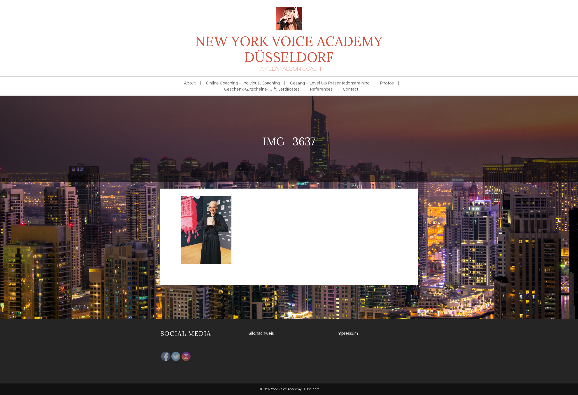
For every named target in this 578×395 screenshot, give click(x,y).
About (190, 83)
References (321, 89)
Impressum (347, 333)
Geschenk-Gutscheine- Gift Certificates (262, 89)
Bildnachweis (261, 333)
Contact (350, 89)
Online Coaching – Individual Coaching (243, 83)
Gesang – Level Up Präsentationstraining (330, 83)
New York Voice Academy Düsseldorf (289, 49)
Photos (387, 83)
